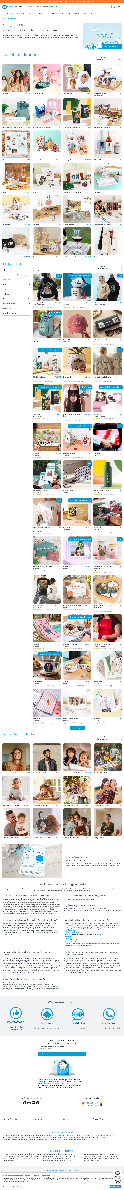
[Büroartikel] (108, 176)
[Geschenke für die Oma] (47, 790)
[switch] (118, 1182)
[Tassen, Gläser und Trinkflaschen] (108, 78)
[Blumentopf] (77, 361)
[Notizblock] (47, 703)
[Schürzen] (108, 241)
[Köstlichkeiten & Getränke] (108, 112)
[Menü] (121, 1171)
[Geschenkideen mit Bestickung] (16, 112)
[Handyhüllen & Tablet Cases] (77, 112)
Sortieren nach (100, 57)
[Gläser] (16, 176)
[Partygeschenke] (47, 241)
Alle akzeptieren (115, 1186)
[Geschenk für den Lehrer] (77, 822)
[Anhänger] (47, 209)
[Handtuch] (47, 628)
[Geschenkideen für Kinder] (77, 757)
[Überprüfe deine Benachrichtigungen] (115, 6)
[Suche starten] (95, 7)
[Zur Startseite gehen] (12, 7)
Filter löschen (7, 280)
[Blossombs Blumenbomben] (77, 589)
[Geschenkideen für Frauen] (16, 757)
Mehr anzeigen (77, 728)
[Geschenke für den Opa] (77, 790)
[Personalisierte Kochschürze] (107, 628)
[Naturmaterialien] (47, 144)
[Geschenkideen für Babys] (16, 790)
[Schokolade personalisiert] (108, 209)
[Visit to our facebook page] (25, 1103)
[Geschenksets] (16, 241)
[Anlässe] (16, 78)
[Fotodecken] (107, 512)
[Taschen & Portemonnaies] (77, 176)
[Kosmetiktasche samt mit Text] (47, 550)
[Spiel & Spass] (16, 209)
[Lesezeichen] (107, 665)
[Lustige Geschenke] (47, 78)
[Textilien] (47, 176)
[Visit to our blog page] (33, 1103)
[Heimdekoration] (77, 209)
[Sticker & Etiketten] (108, 144)
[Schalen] (77, 665)
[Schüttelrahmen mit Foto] (77, 703)
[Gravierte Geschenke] (77, 241)
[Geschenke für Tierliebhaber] (47, 822)
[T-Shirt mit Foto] (47, 589)
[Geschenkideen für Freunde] (108, 757)
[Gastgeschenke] (108, 822)
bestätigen (43, 1054)
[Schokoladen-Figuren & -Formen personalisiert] (107, 589)
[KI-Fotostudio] (77, 78)
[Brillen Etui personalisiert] (107, 324)
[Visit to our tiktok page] (38, 1103)
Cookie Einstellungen (9, 1186)
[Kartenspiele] (77, 144)
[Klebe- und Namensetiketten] (47, 112)
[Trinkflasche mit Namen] (107, 474)
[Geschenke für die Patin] (108, 790)
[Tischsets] (107, 703)
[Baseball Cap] (77, 324)
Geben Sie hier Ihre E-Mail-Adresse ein (52, 1046)
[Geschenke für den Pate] (16, 822)
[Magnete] (16, 144)
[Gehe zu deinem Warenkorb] (119, 6)
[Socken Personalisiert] (47, 474)
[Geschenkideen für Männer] (47, 757)
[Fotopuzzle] (47, 437)
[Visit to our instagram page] (29, 1103)
